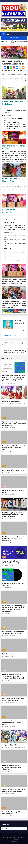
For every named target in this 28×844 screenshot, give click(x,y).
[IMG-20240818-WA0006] (14, 310)
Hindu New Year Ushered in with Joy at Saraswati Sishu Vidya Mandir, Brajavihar (14, 351)
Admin (14, 383)
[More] (23, 67)
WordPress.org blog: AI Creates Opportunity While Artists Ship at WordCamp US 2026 (12, 514)
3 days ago (6, 472)
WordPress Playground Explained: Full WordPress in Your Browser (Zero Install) (13, 538)
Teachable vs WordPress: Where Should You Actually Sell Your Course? (12, 722)
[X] (8, 67)
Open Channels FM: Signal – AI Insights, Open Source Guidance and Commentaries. (14, 423)
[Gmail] (20, 67)
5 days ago (6, 656)
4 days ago (6, 565)
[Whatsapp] (11, 67)
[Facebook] (5, 67)
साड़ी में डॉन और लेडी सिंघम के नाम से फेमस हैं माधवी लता (14, 344)
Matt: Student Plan (8, 654)
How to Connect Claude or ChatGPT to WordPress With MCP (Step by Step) (13, 447)
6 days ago (6, 747)
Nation (4, 371)
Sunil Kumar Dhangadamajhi (19, 322)
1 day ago (6, 403)
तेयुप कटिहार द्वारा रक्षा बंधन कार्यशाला (11, 401)
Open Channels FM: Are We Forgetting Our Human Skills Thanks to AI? (11, 767)
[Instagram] (14, 67)
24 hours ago (7, 383)
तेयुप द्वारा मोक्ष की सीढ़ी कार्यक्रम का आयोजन (13, 745)
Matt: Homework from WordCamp (13, 470)
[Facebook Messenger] (17, 67)
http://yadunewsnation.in (9, 335)
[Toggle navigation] (8, 34)
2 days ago (6, 427)
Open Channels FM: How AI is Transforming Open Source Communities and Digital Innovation (13, 676)
